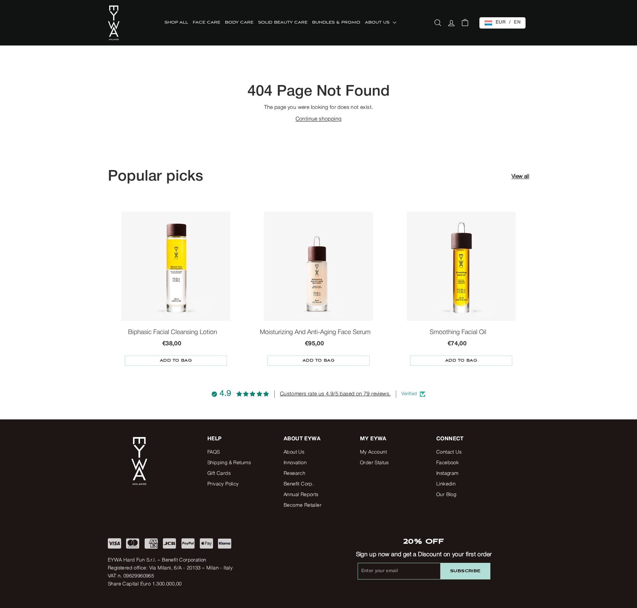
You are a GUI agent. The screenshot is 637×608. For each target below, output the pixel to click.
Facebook (447, 463)
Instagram (447, 473)
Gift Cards (219, 473)
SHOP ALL (176, 22)
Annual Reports (301, 494)
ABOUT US (378, 22)
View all (520, 176)
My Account (373, 452)
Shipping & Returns (229, 463)
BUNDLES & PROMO (336, 22)
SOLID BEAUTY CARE (283, 22)
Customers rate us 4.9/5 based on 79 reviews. (335, 394)
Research (294, 473)
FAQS (213, 452)
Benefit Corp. (299, 484)
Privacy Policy (223, 484)
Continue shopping (319, 119)
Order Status (374, 463)
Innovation (295, 463)
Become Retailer (302, 505)
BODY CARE (239, 22)
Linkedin (446, 484)
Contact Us (448, 452)
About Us (294, 452)
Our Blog (446, 494)
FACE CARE (206, 22)
